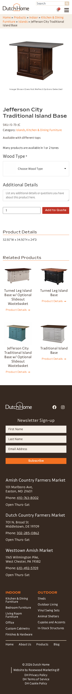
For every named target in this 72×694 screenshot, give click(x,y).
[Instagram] (62, 407)
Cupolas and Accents (51, 622)
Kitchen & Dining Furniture (44, 130)
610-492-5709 (27, 568)
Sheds (42, 598)
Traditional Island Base (54, 350)
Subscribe (36, 461)
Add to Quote (55, 210)
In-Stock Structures (51, 628)
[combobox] (50, 3)
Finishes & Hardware (19, 634)
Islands (23, 22)
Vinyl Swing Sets (49, 610)
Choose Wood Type (30, 169)
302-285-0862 (28, 533)
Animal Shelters (48, 616)
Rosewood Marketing (44, 670)
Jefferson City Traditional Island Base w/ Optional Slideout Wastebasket (18, 357)
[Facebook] (54, 407)
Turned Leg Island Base (54, 292)
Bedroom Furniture (18, 607)
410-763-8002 (27, 498)
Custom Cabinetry (18, 628)
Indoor (33, 17)
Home (7, 17)
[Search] (67, 3)
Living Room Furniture (14, 615)
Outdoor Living (48, 604)
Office (10, 622)
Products (20, 17)
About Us (25, 644)
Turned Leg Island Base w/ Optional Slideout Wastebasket (18, 297)
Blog (56, 644)
